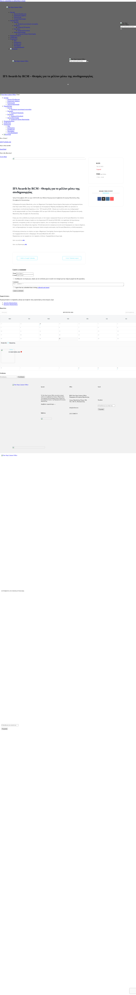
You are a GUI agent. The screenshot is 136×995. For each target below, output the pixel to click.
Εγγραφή (101, 409)
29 (40, 323)
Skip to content (4, 1)
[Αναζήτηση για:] (8, 377)
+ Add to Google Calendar (27, 258)
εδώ (23, 240)
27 (59, 338)
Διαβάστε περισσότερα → (48, 404)
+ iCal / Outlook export (72, 258)
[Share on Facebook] (99, 199)
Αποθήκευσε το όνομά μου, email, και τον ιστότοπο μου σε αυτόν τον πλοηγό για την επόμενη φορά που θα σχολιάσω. (50, 279)
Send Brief (3, 149)
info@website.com (5, 142)
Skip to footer (21, 1)
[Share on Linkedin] (108, 199)
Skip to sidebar (13, 1)
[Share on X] (103, 199)
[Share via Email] (112, 199)
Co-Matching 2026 (14, 352)
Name (14, 273)
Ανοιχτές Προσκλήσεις (10, 303)
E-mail (15, 275)
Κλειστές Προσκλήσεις (11, 304)
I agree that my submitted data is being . (32, 287)
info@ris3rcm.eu (73, 407)
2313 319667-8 (73, 413)
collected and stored (43, 287)
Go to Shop (3, 156)
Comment (15, 282)
